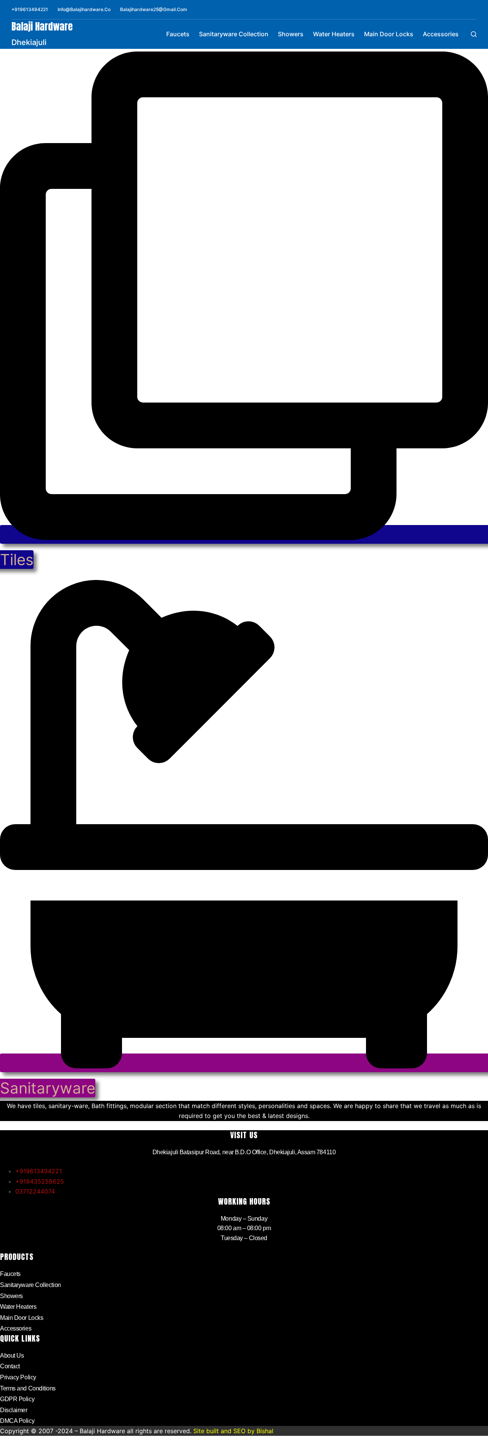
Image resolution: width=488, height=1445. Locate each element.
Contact (10, 1366)
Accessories (441, 34)
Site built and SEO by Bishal (233, 1431)
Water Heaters (334, 34)
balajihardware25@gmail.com (153, 9)
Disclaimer (13, 1410)
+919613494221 (29, 9)
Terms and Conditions (28, 1388)
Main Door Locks (388, 34)
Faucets (177, 34)
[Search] (474, 34)
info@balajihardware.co (84, 9)
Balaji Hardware (42, 26)
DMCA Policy (17, 1421)
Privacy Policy (18, 1377)
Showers (290, 34)
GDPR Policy (17, 1399)
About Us (12, 1355)
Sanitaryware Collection (233, 34)
